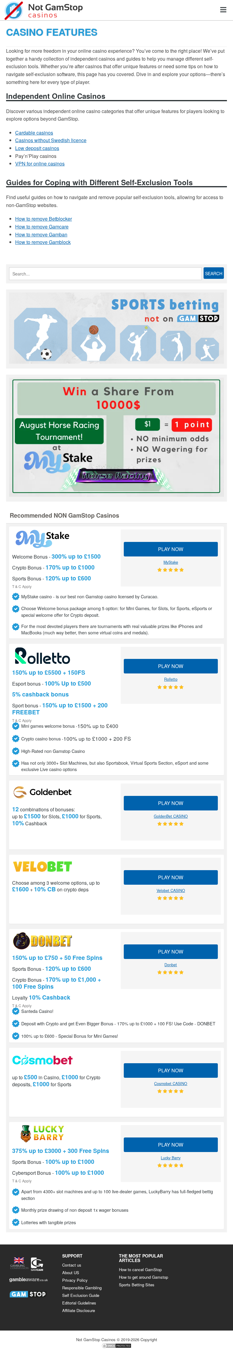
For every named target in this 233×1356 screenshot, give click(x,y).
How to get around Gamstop (143, 1277)
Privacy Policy (75, 1280)
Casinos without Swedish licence (50, 140)
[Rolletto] (62, 655)
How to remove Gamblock (43, 242)
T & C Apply (22, 586)
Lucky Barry (171, 1158)
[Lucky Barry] (62, 1134)
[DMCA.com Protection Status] (116, 1347)
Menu (223, 9)
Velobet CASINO (171, 890)
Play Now (170, 549)
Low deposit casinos (37, 148)
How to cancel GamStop (140, 1269)
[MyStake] (62, 538)
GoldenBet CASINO (171, 816)
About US (70, 1272)
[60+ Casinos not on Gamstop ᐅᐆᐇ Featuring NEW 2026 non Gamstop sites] (44, 10)
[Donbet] (62, 941)
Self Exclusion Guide (80, 1295)
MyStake (171, 562)
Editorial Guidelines (79, 1303)
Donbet (170, 964)
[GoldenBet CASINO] (62, 792)
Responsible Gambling (82, 1288)
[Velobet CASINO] (62, 866)
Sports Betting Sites (136, 1285)
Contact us (71, 1265)
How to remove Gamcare (42, 226)
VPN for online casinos (40, 163)
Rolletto (170, 679)
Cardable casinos (34, 132)
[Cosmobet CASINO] (62, 1060)
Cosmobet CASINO (170, 1083)
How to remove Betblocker (43, 218)
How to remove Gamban (41, 234)
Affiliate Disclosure (78, 1310)
